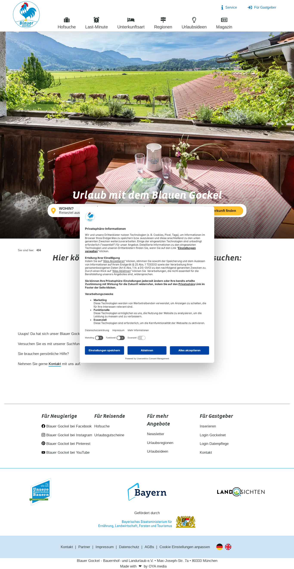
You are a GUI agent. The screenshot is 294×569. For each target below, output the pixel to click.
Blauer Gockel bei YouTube (67, 452)
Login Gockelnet (213, 435)
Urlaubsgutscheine (109, 435)
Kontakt (55, 364)
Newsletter (155, 434)
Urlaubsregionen (160, 443)
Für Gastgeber (265, 7)
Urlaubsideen (157, 451)
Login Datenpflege (214, 444)
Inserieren (208, 426)
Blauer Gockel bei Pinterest (67, 444)
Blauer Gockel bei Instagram (68, 435)
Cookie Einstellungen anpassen (184, 547)
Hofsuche (102, 426)
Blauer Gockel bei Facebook (68, 426)
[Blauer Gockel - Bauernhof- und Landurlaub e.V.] (26, 15)
